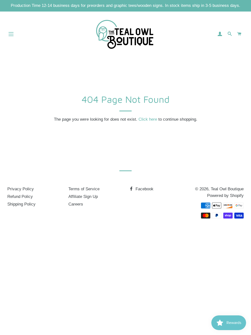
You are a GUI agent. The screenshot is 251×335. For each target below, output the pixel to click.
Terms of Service (84, 189)
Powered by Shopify (225, 195)
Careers (75, 204)
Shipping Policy (21, 204)
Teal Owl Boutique (227, 189)
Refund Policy (20, 196)
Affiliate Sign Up (83, 196)
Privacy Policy (20, 189)
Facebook (143, 189)
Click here (147, 119)
